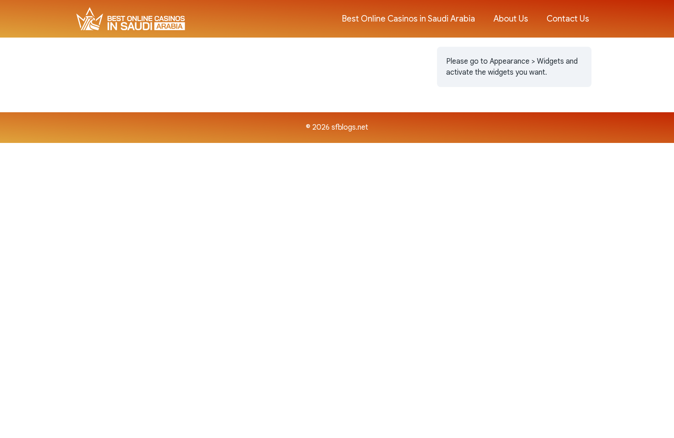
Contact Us (568, 19)
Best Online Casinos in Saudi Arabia (408, 19)
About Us (510, 19)
